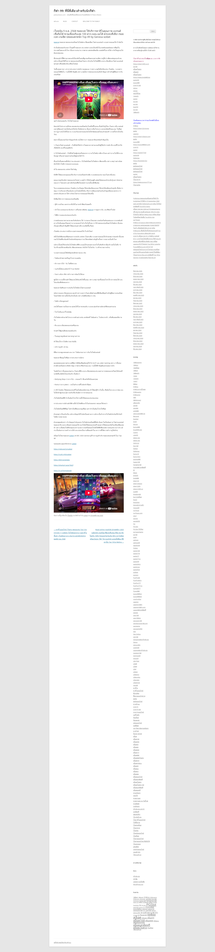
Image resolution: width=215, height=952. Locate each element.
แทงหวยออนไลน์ (138, 849)
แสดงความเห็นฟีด (139, 882)
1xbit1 (135, 381)
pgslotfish (136, 570)
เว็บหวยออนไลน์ (138, 839)
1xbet (135, 376)
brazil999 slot (137, 430)
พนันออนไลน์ (137, 723)
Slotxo (135, 642)
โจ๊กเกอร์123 (137, 855)
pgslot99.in (137, 564)
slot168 (135, 637)
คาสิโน (135, 688)
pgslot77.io (137, 559)
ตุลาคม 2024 (137, 330)
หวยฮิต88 (136, 804)
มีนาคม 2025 (137, 317)
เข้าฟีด (135, 879)
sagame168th (137, 605)
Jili (134, 470)
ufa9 (134, 669)
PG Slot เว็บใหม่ (138, 529)
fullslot (135, 449)
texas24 (135, 658)
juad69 (135, 492)
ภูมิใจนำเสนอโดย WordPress (62, 942)
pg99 (135, 537)
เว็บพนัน (70, 516)
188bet (135, 371)
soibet (74, 444)
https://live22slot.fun (140, 161)
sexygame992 (137, 629)
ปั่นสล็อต (136, 718)
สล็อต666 (136, 750)
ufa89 (135, 666)
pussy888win (137, 597)
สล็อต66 (135, 747)
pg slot (135, 102)
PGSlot (135, 548)
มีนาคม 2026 (137, 284)
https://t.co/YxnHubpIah (63, 471)
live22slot (136, 502)
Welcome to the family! (91, 21)
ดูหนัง (135, 131)
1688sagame (137, 362)
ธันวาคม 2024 (137, 325)
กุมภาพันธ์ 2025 (138, 319)
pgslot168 (136, 551)
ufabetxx (136, 675)
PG (134, 524)
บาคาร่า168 (137, 85)
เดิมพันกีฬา (136, 814)
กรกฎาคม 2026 (138, 274)
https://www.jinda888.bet (141, 77)
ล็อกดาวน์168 (137, 734)
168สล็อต (136, 368)
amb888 (136, 411)
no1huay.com (137, 513)
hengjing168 (137, 465)
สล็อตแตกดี (136, 790)
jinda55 (135, 475)
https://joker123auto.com (141, 137)
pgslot (135, 99)
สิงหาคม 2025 (137, 303)
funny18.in (136, 457)
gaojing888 (136, 459)
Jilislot (135, 473)
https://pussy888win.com (141, 145)
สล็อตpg (136, 769)
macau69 (136, 508)
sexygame (136, 626)
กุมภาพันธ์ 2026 (138, 287)
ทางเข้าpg (136, 704)
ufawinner (136, 683)
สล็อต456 (136, 742)
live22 (135, 500)
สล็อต (135, 736)
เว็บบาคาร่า (136, 180)
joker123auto (137, 484)
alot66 (135, 406)
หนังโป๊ (135, 796)
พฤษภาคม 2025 (138, 311)
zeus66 (135, 685)
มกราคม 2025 (137, 322)
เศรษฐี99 (136, 847)
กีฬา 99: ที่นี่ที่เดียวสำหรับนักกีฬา (74, 11)
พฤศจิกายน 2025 (138, 295)
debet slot (136, 438)
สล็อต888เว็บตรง (138, 758)
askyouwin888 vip (139, 414)
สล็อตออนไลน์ (137, 777)
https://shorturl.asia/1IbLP (63, 465)
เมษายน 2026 (137, 282)
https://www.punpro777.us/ (142, 182)
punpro (135, 575)
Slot (134, 632)
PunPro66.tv (137, 580)
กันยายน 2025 (137, 301)
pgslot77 (136, 556)
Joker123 (136, 481)
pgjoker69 (136, 545)
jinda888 (136, 478)
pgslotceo (136, 567)
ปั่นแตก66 (136, 720)
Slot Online (137, 634)
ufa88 (135, 664)
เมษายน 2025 (137, 314)
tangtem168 (137, 653)
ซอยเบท (56, 42)
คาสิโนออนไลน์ (138, 691)
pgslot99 (136, 80)
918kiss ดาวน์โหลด (139, 389)
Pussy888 (136, 591)
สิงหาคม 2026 (137, 271)
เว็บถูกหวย (136, 828)
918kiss (135, 126)
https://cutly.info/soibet (62, 454)
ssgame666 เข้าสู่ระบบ (140, 650)
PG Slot (135, 527)
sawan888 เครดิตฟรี (139, 610)
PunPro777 (137, 583)
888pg (135, 384)
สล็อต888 (136, 755)
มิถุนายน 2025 (137, 309)
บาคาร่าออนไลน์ (138, 712)
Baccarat (136, 416)
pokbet (135, 572)
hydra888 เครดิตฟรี (139, 467)
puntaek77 (136, 588)
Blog (65, 21)
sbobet (135, 613)
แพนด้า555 (136, 852)
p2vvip (135, 519)
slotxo (135, 88)
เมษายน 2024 (137, 346)
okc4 (134, 516)
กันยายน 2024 (137, 333)
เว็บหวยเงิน (136, 185)
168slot (135, 365)
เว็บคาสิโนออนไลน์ (139, 820)
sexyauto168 (137, 621)
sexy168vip (137, 618)
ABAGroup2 (137, 400)
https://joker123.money (141, 128)
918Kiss (135, 387)
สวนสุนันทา (137, 793)
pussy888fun (137, 594)
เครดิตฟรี (136, 812)
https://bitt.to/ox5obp (62, 460)
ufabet (135, 672)
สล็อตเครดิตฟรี (138, 779)
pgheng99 (136, 543)
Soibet (71, 436)
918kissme (136, 395)
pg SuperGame (138, 532)
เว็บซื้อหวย (136, 823)
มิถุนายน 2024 (137, 341)
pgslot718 (136, 554)
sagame (135, 134)
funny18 (136, 454)
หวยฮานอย (136, 798)
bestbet (135, 419)
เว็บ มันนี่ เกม (137, 817)
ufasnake (136, 680)
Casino (135, 432)
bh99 (135, 422)
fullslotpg (136, 158)
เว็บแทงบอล (137, 844)
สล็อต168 (136, 739)
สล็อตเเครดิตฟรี (138, 788)
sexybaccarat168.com (140, 623)
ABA (134, 397)
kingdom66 (137, 494)
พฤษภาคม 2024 (138, 344)
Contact (75, 21)
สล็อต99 (135, 72)
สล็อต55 (135, 745)
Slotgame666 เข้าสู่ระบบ (141, 640)
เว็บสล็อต (136, 836)
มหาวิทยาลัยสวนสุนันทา (141, 728)
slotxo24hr (136, 645)
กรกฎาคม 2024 (138, 338)
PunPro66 (136, 578)
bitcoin (135, 424)
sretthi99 (136, 648)
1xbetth (136, 96)
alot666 (135, 408)
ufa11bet (136, 661)
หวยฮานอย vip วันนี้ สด (140, 801)
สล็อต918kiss (137, 763)
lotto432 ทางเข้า (138, 505)
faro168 (135, 446)
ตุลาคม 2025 (137, 298)
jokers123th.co (138, 489)
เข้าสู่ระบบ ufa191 (139, 809)
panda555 (136, 521)
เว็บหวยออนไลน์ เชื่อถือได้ (141, 841)
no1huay (136, 510)
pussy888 (136, 83)
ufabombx (136, 677)
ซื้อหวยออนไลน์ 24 (139, 696)
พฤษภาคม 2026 (138, 279)
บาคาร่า (135, 147)
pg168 (135, 67)
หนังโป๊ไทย (136, 93)
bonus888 (136, 427)
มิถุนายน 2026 (137, 276)
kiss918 (135, 107)
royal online (137, 599)
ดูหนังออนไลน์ (137, 166)
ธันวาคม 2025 (137, 293)
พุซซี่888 (136, 726)
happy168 (136, 462)
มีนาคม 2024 (137, 349)
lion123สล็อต (137, 497)
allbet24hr (136, 403)
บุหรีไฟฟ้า (136, 715)
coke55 (135, 435)
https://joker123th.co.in (141, 64)
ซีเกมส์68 (136, 693)
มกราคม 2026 (137, 290)
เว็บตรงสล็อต (137, 825)
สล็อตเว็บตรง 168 (138, 785)
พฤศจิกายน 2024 (138, 328)
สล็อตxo (136, 771)
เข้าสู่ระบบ (136, 876)
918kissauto (137, 392)
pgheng (135, 540)
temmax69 (136, 656)
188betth (136, 112)
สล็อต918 (136, 761)
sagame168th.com (139, 607)
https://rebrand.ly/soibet (63, 449)
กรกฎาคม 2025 (138, 306)
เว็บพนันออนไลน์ (138, 833)
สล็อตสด (136, 774)
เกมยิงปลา (136, 806)
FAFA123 (136, 443)
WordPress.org (138, 884)
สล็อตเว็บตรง (137, 69)
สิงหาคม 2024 (137, 336)
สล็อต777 (136, 753)
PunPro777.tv (137, 586)
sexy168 (136, 615)
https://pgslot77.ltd (139, 153)
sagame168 (151, 909)
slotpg (135, 91)
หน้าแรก (56, 21)
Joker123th (136, 486)
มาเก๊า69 (136, 731)
